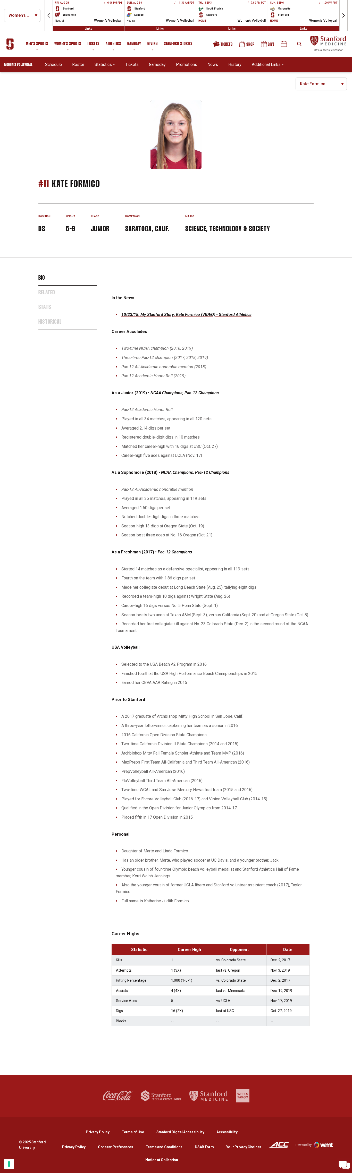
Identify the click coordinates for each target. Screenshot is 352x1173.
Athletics (113, 44)
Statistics (103, 64)
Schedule (53, 64)
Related (46, 293)
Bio (41, 278)
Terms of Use (133, 1132)
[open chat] (344, 1165)
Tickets (93, 44)
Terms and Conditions (164, 1147)
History (234, 64)
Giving (152, 44)
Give (268, 45)
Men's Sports (37, 44)
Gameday (134, 44)
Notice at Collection (161, 1160)
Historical (50, 322)
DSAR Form (204, 1147)
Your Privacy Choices (243, 1147)
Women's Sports (67, 44)
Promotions (186, 64)
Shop (247, 45)
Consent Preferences (115, 1147)
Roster (78, 64)
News (212, 64)
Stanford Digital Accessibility (184, 1132)
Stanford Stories (178, 44)
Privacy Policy (102, 1132)
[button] (49, 15)
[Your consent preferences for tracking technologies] (9, 1164)
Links (88, 28)
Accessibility (226, 1132)
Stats (44, 307)
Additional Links (266, 64)
